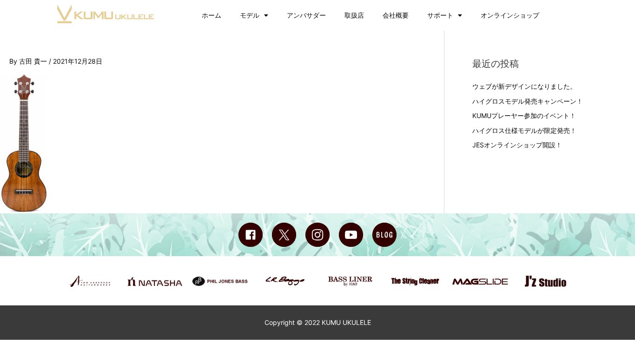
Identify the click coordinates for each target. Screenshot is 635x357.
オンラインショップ (510, 15)
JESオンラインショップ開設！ (517, 145)
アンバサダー (306, 15)
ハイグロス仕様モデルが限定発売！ (524, 130)
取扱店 (354, 15)
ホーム (211, 15)
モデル (249, 15)
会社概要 (396, 15)
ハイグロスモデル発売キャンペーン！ (527, 101)
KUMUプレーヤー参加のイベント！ (524, 115)
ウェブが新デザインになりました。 (524, 86)
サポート (440, 15)
